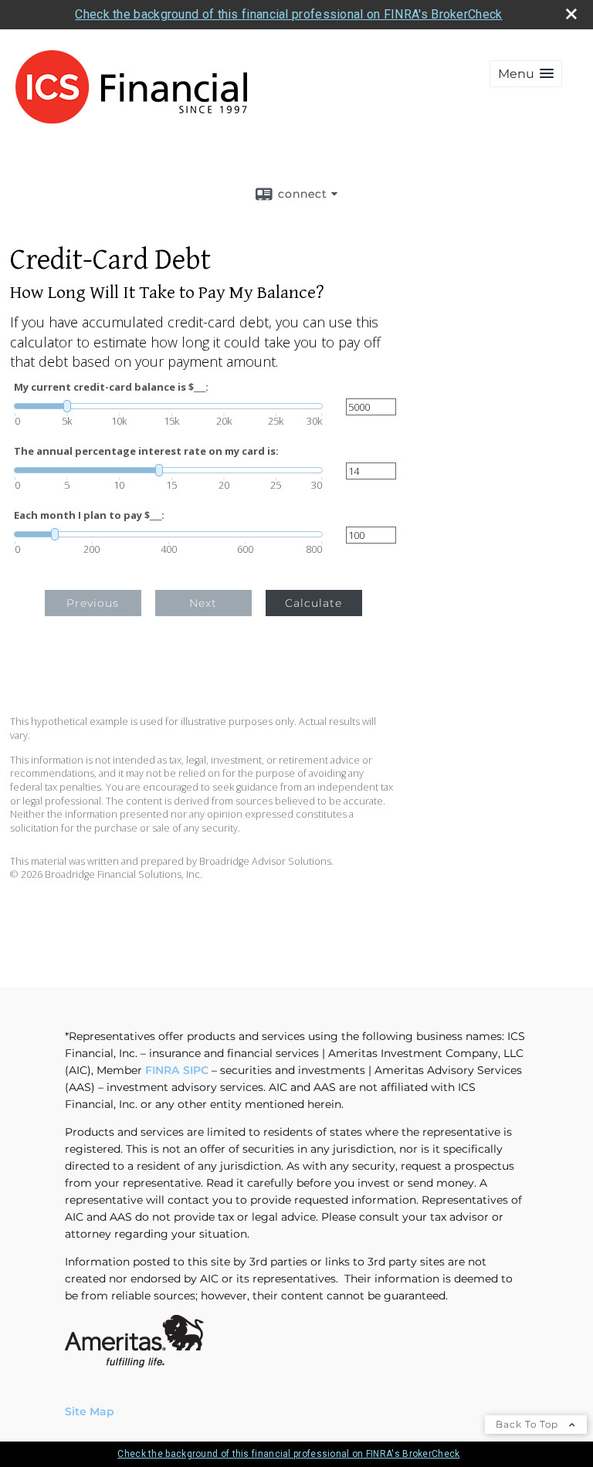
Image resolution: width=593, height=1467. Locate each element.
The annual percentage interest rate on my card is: (146, 451)
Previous (92, 603)
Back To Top (528, 1424)
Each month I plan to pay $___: (89, 515)
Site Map (89, 1411)
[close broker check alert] (571, 14)
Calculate (313, 603)
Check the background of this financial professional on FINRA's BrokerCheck (288, 14)
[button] (526, 73)
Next (203, 603)
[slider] (168, 406)
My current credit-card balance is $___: (111, 387)
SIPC (195, 1070)
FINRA (162, 1070)
